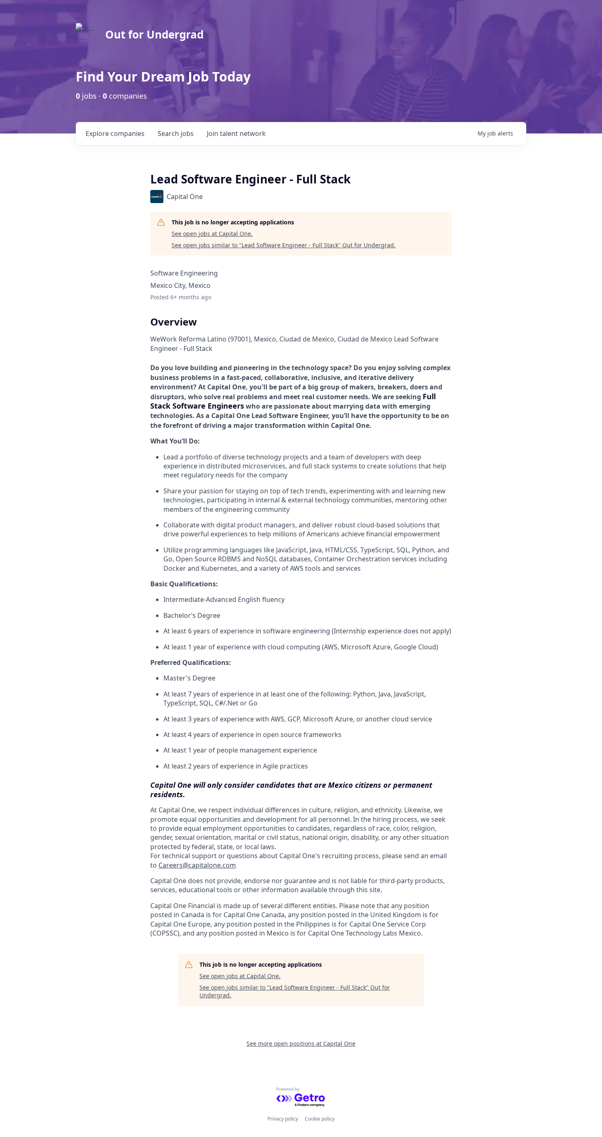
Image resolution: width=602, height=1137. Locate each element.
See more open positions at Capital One (301, 1043)
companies (115, 133)
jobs (176, 133)
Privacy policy (282, 1118)
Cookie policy (320, 1118)
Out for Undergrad (154, 34)
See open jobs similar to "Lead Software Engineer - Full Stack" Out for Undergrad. (284, 245)
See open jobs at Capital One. (212, 233)
